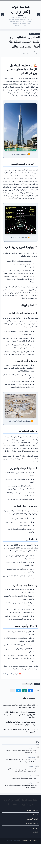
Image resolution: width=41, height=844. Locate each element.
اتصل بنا (35, 832)
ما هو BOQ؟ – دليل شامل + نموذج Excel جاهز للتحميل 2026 (19, 730)
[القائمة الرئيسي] (38, 14)
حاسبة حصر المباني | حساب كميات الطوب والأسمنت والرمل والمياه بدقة (20, 723)
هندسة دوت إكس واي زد (20, 8)
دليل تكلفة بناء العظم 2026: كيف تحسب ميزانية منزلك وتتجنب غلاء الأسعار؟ (21, 786)
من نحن (35, 828)
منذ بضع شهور (31, 757)
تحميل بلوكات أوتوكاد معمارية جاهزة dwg (24, 778)
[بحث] (2, 14)
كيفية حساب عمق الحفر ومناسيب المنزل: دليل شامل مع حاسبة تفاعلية (19, 706)
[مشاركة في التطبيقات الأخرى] (12, 690)
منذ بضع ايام (32, 748)
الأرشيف (35, 815)
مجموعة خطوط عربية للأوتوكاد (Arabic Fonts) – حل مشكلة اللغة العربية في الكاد (21, 760)
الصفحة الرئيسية (32, 810)
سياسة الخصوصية (32, 823)
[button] (30, 690)
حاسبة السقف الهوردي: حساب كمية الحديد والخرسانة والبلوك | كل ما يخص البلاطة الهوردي (21, 770)
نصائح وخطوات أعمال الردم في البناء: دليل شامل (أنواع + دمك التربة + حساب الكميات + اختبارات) (19, 714)
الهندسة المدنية (34, 33)
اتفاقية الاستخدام (32, 819)
